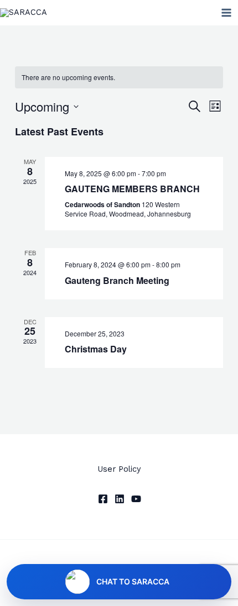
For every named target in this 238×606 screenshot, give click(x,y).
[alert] (119, 77)
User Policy (119, 469)
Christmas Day (96, 348)
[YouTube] (136, 499)
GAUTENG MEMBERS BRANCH (132, 188)
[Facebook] (103, 499)
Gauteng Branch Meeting (117, 280)
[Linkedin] (120, 499)
